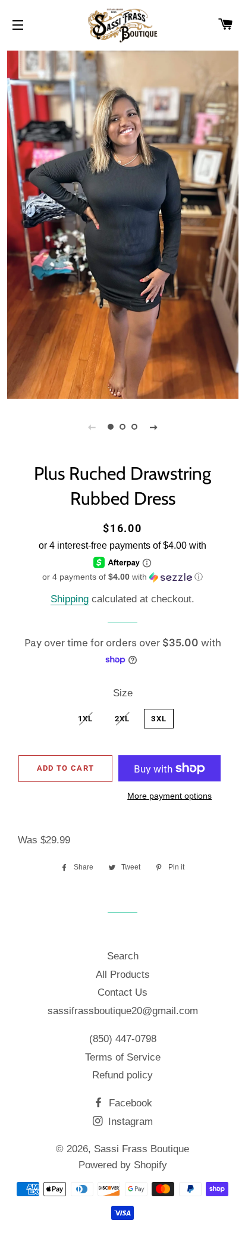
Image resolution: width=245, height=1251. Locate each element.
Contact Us (122, 992)
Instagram (129, 1121)
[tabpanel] (122, 223)
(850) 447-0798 (122, 1038)
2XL (122, 718)
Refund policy (122, 1075)
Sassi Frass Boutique (141, 1149)
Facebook (129, 1103)
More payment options (169, 795)
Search (123, 956)
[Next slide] (153, 427)
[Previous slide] (91, 427)
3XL (159, 718)
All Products (123, 974)
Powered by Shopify (122, 1165)
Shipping (70, 599)
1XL (85, 718)
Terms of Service (123, 1057)
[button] (122, 577)
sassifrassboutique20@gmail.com (123, 1011)
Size (123, 693)
